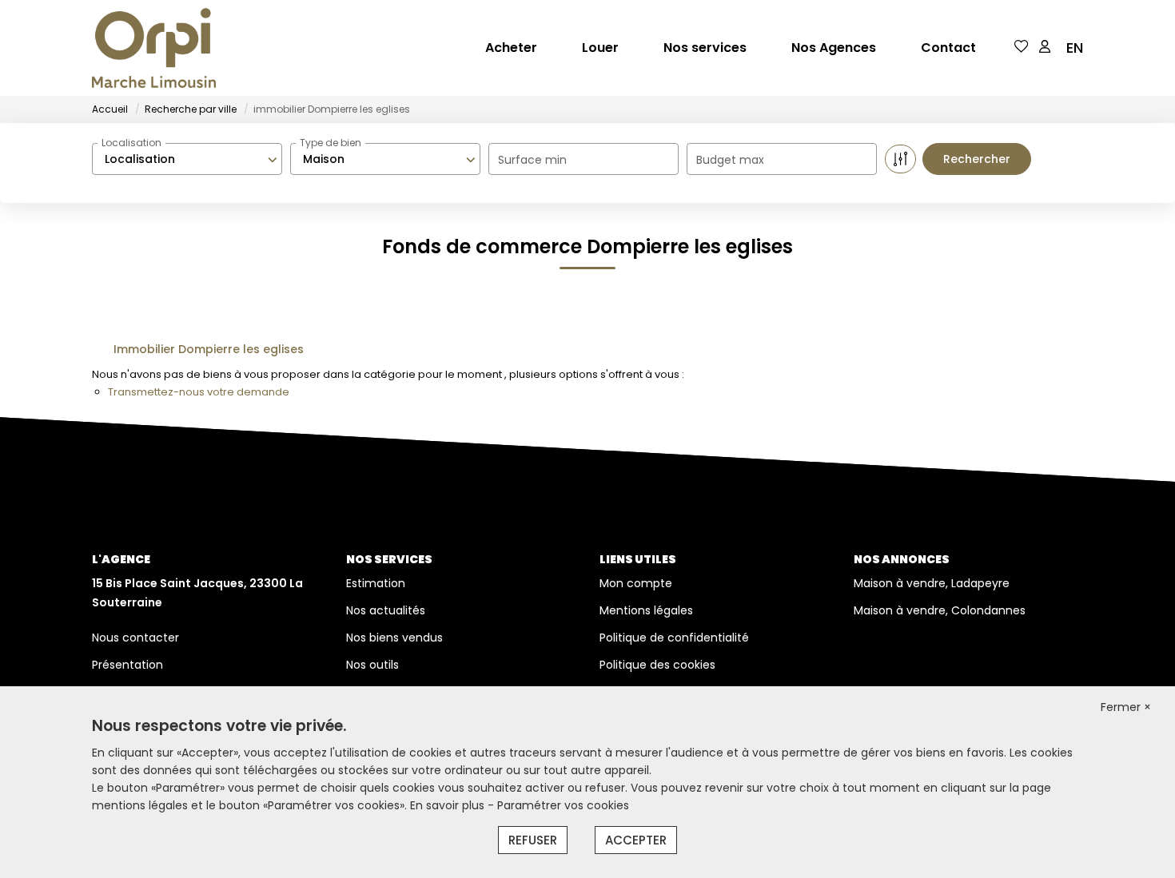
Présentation (127, 665)
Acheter (511, 47)
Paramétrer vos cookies (563, 805)
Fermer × (1126, 707)
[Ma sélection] (1021, 47)
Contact (948, 47)
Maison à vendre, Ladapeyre (932, 583)
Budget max (730, 160)
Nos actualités (385, 610)
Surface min (532, 160)
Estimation (375, 583)
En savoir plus (449, 805)
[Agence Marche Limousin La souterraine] (154, 48)
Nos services (705, 47)
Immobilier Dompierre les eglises (209, 349)
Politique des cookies (657, 665)
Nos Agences (833, 47)
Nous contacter (135, 638)
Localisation (131, 142)
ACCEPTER (636, 840)
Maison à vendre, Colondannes (940, 610)
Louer (600, 47)
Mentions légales (646, 610)
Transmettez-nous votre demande (198, 391)
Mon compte (635, 583)
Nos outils (372, 665)
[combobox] (187, 159)
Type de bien (330, 142)
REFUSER (532, 840)
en (1074, 48)
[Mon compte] (1044, 47)
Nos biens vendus (394, 638)
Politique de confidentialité (674, 638)
